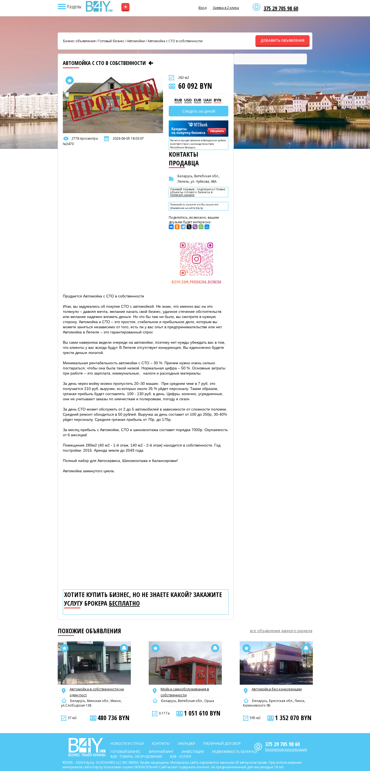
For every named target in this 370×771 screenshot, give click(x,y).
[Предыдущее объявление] (151, 63)
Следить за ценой (198, 111)
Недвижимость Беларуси (234, 751)
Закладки (186, 743)
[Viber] (195, 226)
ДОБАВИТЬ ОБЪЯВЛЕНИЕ (283, 40)
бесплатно (124, 603)
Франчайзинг (161, 751)
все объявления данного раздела (281, 630)
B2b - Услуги (180, 756)
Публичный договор (222, 743)
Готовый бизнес (111, 41)
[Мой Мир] (207, 226)
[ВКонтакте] (171, 226)
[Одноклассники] (177, 226)
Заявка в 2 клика (226, 7)
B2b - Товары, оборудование (136, 756)
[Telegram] (183, 226)
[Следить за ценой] (124, 648)
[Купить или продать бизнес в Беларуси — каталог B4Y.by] (99, 6)
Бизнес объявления (79, 41)
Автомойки (136, 41)
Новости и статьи (127, 743)
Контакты (161, 743)
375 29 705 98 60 (281, 8)
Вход (202, 7)
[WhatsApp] (201, 226)
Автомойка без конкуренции (277, 689)
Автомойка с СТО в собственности (175, 41)
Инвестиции (193, 751)
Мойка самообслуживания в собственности (185, 692)
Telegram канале (182, 194)
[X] (189, 226)
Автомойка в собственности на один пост (97, 692)
